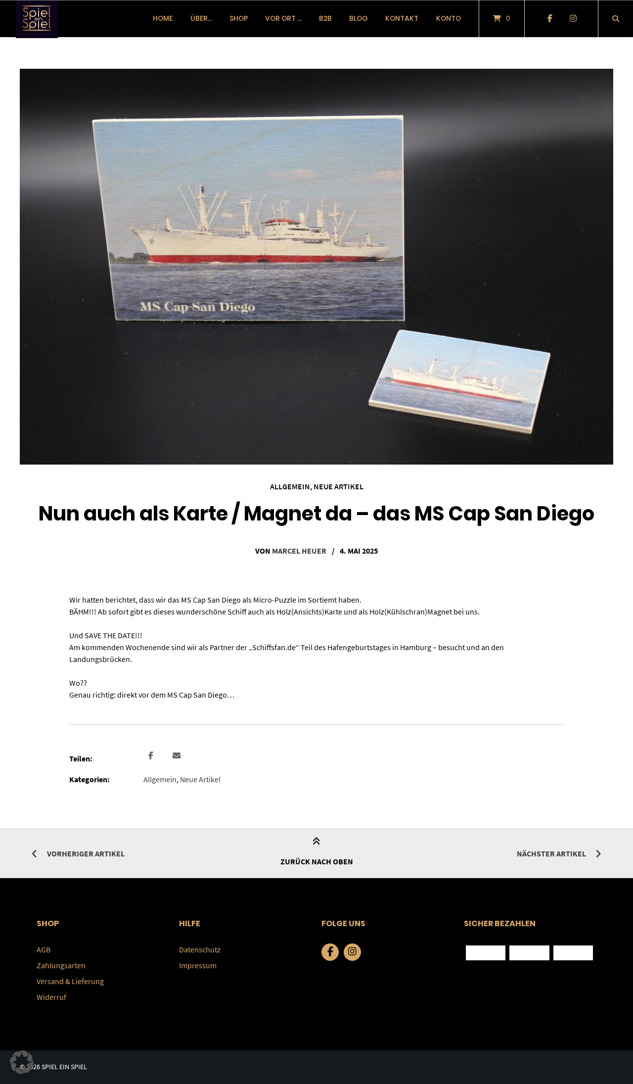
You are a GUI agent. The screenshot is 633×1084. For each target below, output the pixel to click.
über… (201, 18)
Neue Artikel (338, 486)
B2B (325, 18)
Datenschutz (200, 949)
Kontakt (401, 18)
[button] (152, 756)
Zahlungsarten (61, 965)
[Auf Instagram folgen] (573, 19)
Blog (358, 18)
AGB (43, 949)
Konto (448, 18)
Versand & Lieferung (70, 981)
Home (163, 18)
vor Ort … (283, 18)
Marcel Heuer (299, 551)
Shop (238, 18)
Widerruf (51, 997)
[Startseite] (37, 18)
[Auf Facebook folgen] (550, 19)
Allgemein (290, 486)
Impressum (198, 965)
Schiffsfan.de (274, 647)
